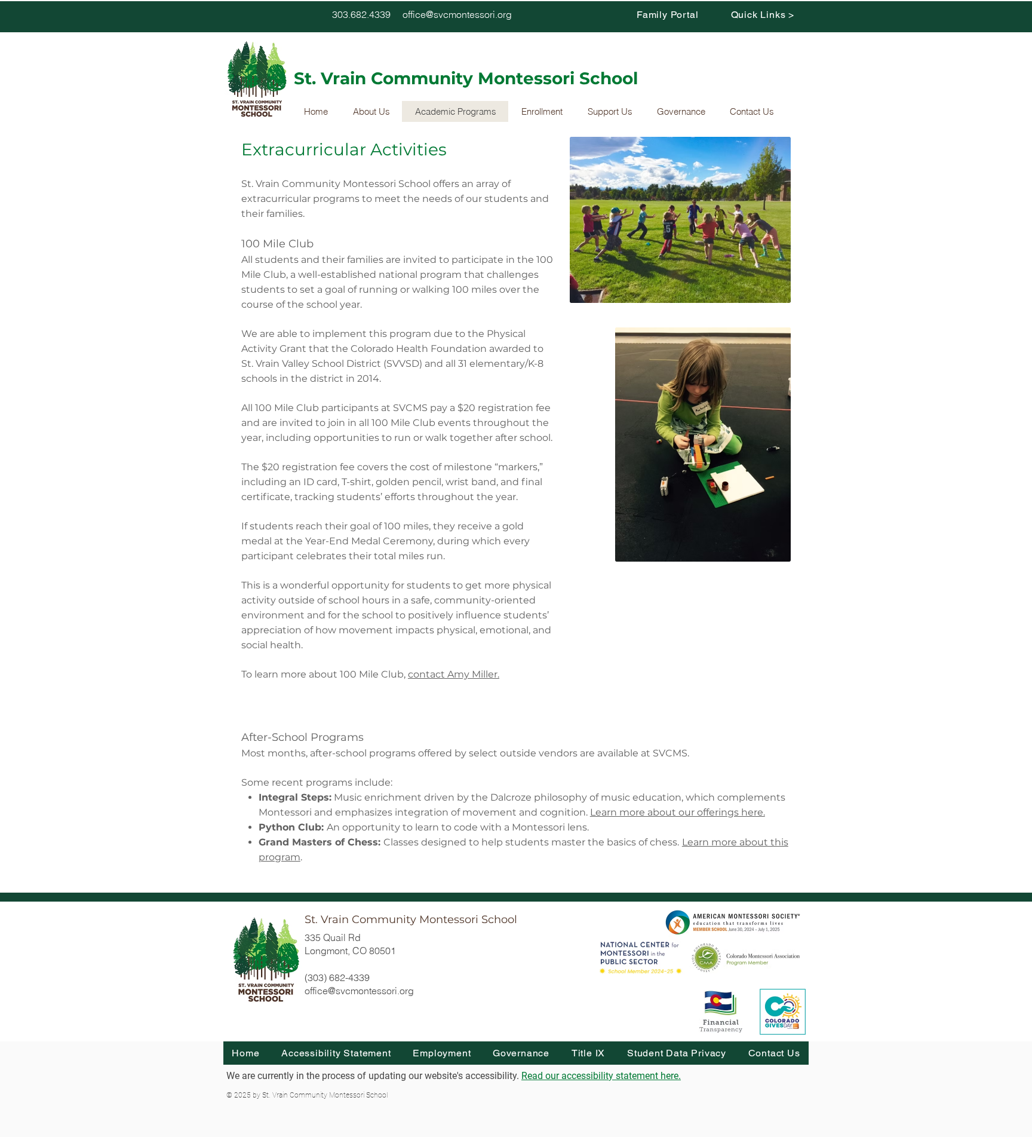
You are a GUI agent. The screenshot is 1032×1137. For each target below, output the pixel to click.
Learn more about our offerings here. (677, 812)
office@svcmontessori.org (457, 14)
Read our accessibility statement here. (601, 1075)
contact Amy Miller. (453, 674)
